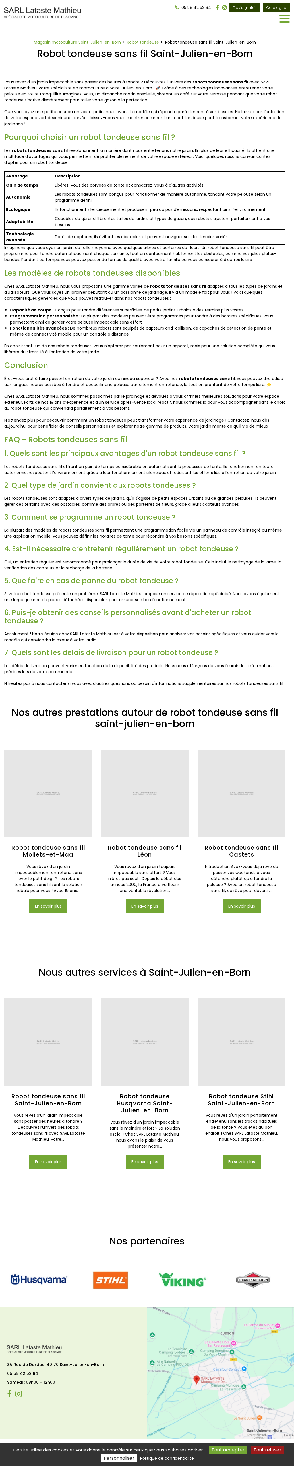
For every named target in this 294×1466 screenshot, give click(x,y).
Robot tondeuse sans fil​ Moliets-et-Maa (48, 851)
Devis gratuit (244, 7)
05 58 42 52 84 (22, 1373)
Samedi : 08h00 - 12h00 (31, 1382)
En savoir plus (48, 906)
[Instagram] (224, 7)
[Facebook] (217, 7)
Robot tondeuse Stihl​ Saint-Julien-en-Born (241, 1100)
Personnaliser (119, 1458)
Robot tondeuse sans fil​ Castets (241, 851)
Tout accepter (228, 1450)
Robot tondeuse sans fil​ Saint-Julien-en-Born (48, 1100)
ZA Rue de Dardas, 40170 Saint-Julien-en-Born (55, 1364)
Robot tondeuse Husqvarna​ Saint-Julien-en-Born (145, 1103)
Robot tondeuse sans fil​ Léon (145, 851)
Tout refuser (267, 1450)
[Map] (220, 1373)
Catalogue (276, 7)
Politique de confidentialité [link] (167, 1458)
